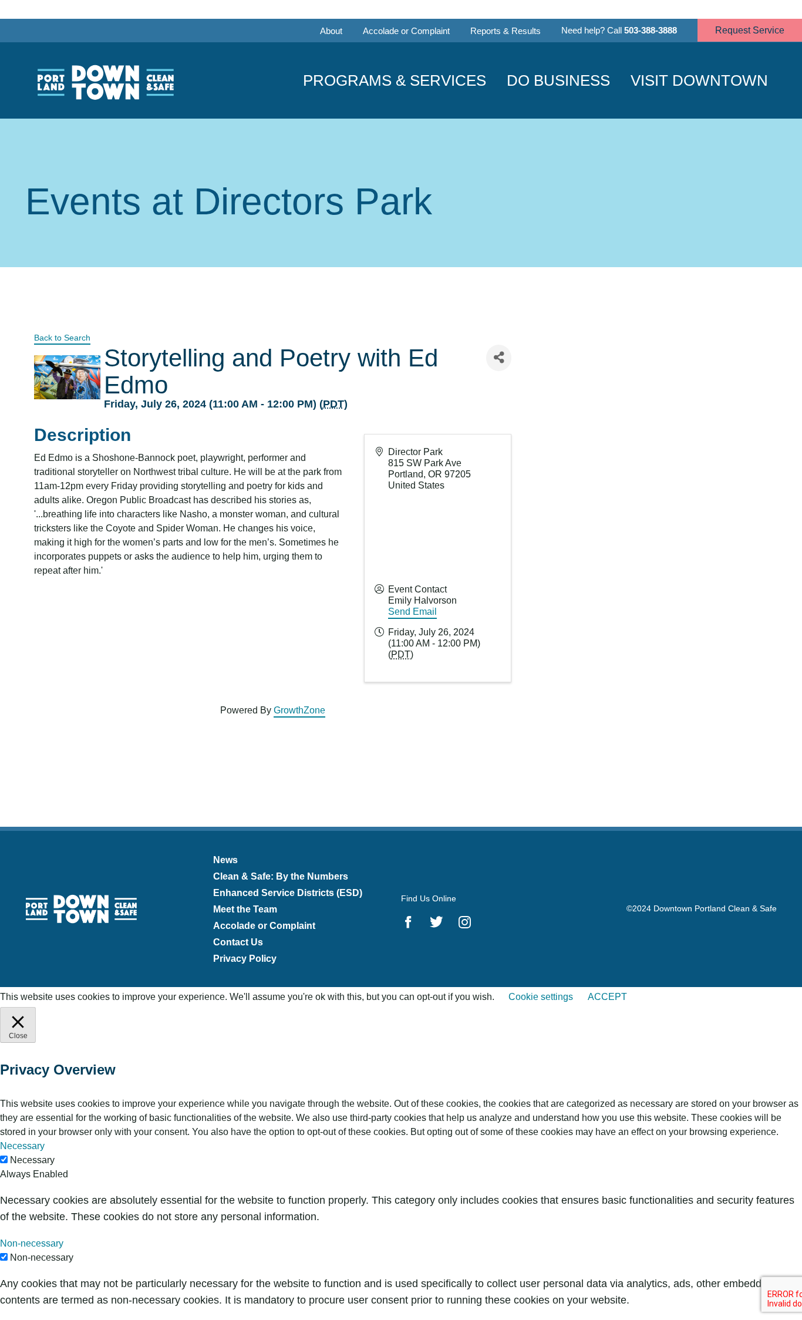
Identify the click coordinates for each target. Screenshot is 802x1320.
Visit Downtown (699, 80)
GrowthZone (299, 710)
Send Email (412, 612)
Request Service (749, 30)
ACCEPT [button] (607, 997)
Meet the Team (245, 909)
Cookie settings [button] (540, 997)
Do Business (558, 80)
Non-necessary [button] (31, 1243)
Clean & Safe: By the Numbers (280, 876)
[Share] (498, 358)
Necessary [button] (22, 1146)
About (331, 31)
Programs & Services (394, 80)
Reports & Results (505, 31)
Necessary (32, 1160)
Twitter (436, 921)
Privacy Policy (245, 959)
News (225, 860)
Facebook (408, 921)
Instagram (464, 921)
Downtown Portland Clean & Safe (104, 81)
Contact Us (238, 942)
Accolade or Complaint (406, 31)
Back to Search (62, 337)
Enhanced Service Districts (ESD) (287, 893)
